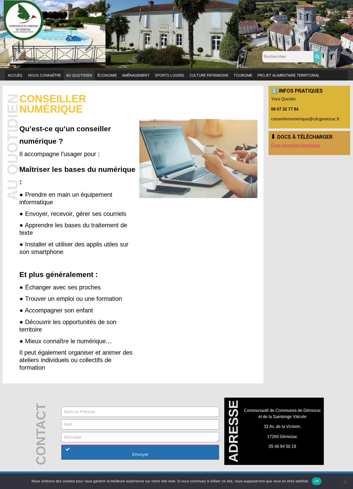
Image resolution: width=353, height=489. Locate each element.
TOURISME (243, 75)
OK (316, 481)
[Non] (344, 481)
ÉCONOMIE (107, 75)
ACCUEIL (15, 75)
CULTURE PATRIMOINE (208, 75)
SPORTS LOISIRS (169, 75)
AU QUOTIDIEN (79, 75)
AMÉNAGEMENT (136, 75)
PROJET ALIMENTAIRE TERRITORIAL (288, 75)
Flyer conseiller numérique (295, 145)
